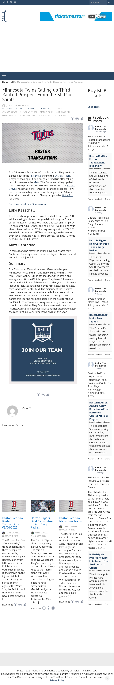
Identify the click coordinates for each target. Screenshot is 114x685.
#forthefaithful (96, 230)
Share (107, 199)
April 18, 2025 (23, 105)
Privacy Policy (57, 680)
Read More (7, 605)
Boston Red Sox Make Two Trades (71, 519)
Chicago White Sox (28, 112)
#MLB (105, 146)
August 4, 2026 (11, 536)
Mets (36, 182)
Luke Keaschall (63, 112)
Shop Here (94, 106)
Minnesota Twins (38, 108)
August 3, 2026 (39, 536)
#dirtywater (94, 146)
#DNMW (93, 227)
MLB (49, 108)
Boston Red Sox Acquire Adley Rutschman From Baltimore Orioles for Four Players (99, 411)
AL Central (7, 108)
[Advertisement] (57, 50)
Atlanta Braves (9, 112)
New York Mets (45, 115)
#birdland (93, 393)
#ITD (91, 149)
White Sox (67, 195)
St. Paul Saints (61, 115)
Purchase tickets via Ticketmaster (27, 204)
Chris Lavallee (13, 533)
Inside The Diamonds (100, 127)
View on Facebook (95, 199)
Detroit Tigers (46, 112)
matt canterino (9, 115)
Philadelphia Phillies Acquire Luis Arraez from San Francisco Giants (99, 561)
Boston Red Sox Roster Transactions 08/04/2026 (12, 522)
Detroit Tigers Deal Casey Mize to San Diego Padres (42, 522)
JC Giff (9, 105)
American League (21, 108)
